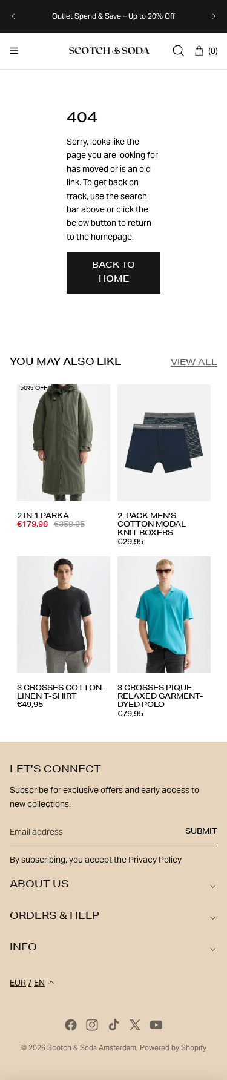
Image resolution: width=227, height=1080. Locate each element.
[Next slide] (213, 16)
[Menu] (14, 51)
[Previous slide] (13, 16)
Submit (201, 831)
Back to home (113, 272)
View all (194, 363)
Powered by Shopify (173, 1047)
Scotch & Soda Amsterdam (91, 1047)
